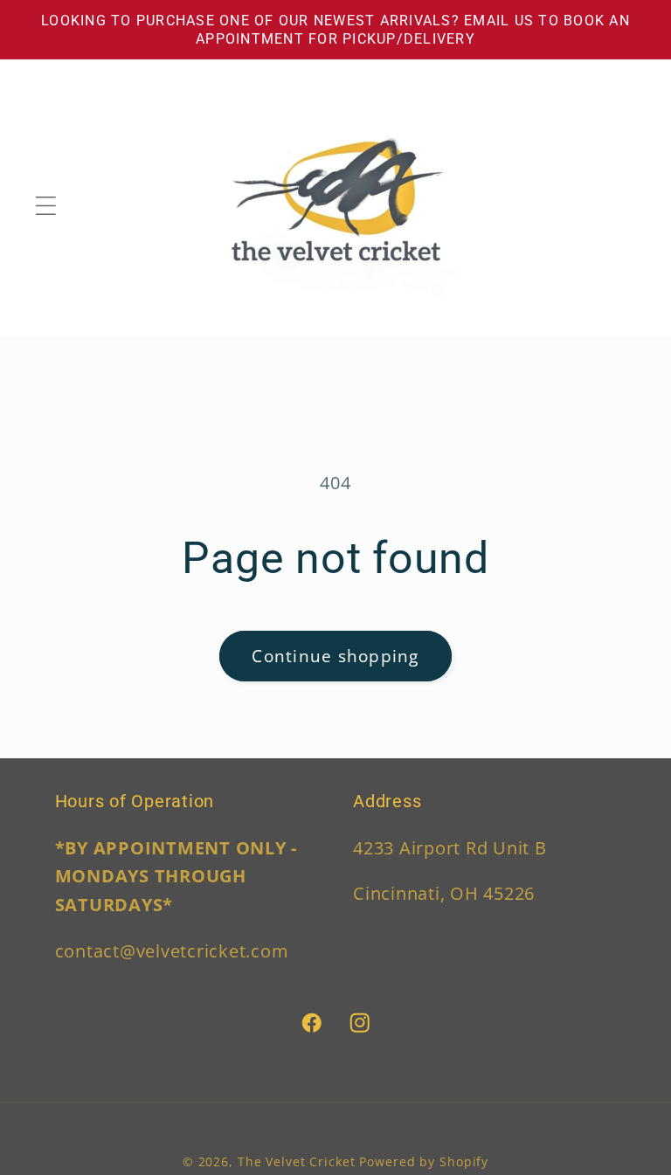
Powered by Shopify (423, 1161)
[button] (46, 206)
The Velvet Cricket (297, 1161)
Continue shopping (335, 656)
